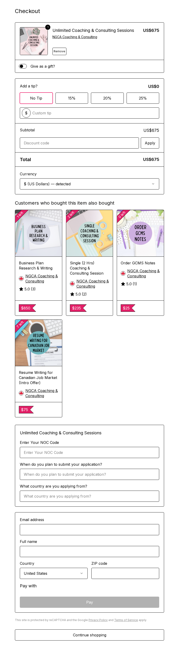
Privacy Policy (98, 620)
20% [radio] (107, 98)
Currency (28, 174)
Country (27, 563)
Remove (59, 51)
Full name (28, 541)
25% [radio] (143, 98)
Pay (89, 602)
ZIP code (99, 563)
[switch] (23, 66)
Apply (150, 143)
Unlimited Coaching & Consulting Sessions (93, 30)
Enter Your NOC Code (39, 442)
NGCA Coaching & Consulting (74, 37)
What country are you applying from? (53, 486)
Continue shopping (89, 635)
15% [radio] (72, 98)
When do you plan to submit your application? (61, 464)
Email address (32, 519)
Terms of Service (126, 620)
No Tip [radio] (36, 98)
